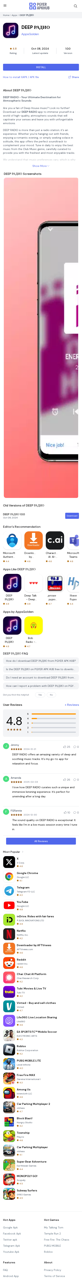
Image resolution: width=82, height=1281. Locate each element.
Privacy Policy (52, 1270)
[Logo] (39, 6)
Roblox (48, 1251)
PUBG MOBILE (52, 1245)
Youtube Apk (11, 1251)
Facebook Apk (12, 1233)
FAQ (5, 1270)
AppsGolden (30, 34)
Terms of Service (54, 1276)
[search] (75, 6)
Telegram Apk (11, 1245)
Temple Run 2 (52, 1233)
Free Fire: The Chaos (56, 1239)
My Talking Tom (53, 1227)
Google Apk (10, 1227)
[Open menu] (5, 5)
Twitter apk (10, 1239)
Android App (11, 1276)
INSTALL (41, 67)
